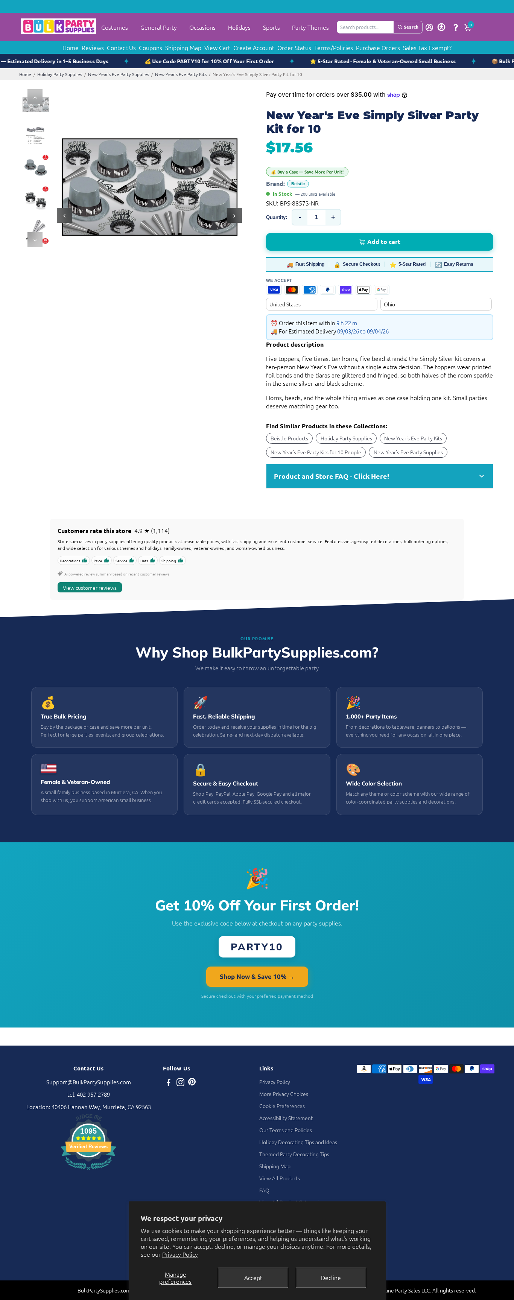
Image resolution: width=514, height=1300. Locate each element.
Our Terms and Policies (285, 1130)
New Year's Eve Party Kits (181, 74)
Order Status (294, 47)
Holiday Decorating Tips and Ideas (298, 1142)
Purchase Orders (378, 47)
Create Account (253, 47)
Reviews (93, 47)
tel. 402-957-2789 (88, 1094)
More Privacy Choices (283, 1094)
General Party (158, 27)
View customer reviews (90, 587)
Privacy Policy (180, 1254)
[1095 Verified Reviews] (88, 1171)
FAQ (264, 1190)
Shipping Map (183, 47)
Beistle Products (289, 438)
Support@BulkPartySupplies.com (88, 1082)
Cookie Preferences (282, 1106)
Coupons (150, 47)
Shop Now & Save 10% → (257, 976)
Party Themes (310, 27)
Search (411, 27)
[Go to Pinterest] (192, 1083)
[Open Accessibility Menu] (441, 27)
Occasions (202, 27)
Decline (331, 1277)
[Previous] (35, 96)
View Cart (217, 47)
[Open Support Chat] (455, 27)
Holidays (239, 27)
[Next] (35, 239)
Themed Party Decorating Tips (294, 1154)
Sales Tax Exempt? (427, 47)
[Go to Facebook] (168, 1083)
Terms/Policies (333, 47)
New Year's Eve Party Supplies (118, 74)
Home (70, 47)
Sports (271, 27)
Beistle (298, 183)
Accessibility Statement (286, 1118)
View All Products (279, 1178)
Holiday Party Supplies (59, 74)
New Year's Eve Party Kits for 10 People (316, 452)
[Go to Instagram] (180, 1083)
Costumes (114, 27)
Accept (253, 1277)
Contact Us (121, 47)
